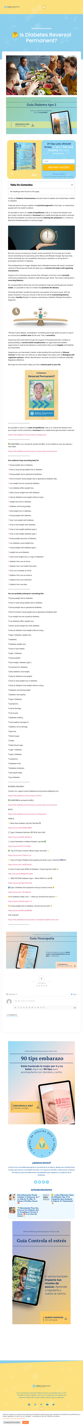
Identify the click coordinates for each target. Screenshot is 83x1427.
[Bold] (15, 1007)
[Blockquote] (32, 1007)
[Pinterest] (43, 1182)
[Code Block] (35, 1007)
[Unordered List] (29, 1007)
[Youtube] (39, 1182)
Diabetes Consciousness (41, 28)
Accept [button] (25, 1422)
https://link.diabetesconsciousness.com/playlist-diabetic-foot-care (33, 919)
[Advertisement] (41, 1345)
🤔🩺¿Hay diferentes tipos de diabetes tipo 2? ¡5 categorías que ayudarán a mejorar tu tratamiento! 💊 (62, 1199)
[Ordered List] (26, 1007)
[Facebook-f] (35, 1182)
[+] (43, 1007)
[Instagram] (47, 1182)
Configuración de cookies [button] (12, 1422)
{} (40, 1007)
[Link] (38, 1007)
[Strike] (23, 1007)
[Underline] (21, 1007)
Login (74, 994)
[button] (44, 7)
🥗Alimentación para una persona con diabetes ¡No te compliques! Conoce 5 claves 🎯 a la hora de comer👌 (28, 1212)
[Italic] (18, 1007)
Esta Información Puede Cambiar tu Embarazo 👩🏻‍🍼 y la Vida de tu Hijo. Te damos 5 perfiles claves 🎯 (28, 1199)
